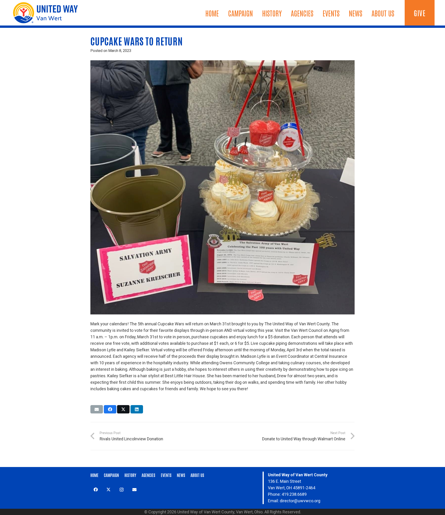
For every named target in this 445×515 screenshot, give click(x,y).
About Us (197, 475)
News (181, 475)
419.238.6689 (294, 494)
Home (94, 475)
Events (166, 475)
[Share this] (110, 409)
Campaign (111, 475)
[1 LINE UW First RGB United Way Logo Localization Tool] (47, 13)
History (130, 475)
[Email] (134, 489)
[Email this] (96, 409)
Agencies (148, 475)
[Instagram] (121, 489)
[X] (108, 489)
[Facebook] (95, 489)
